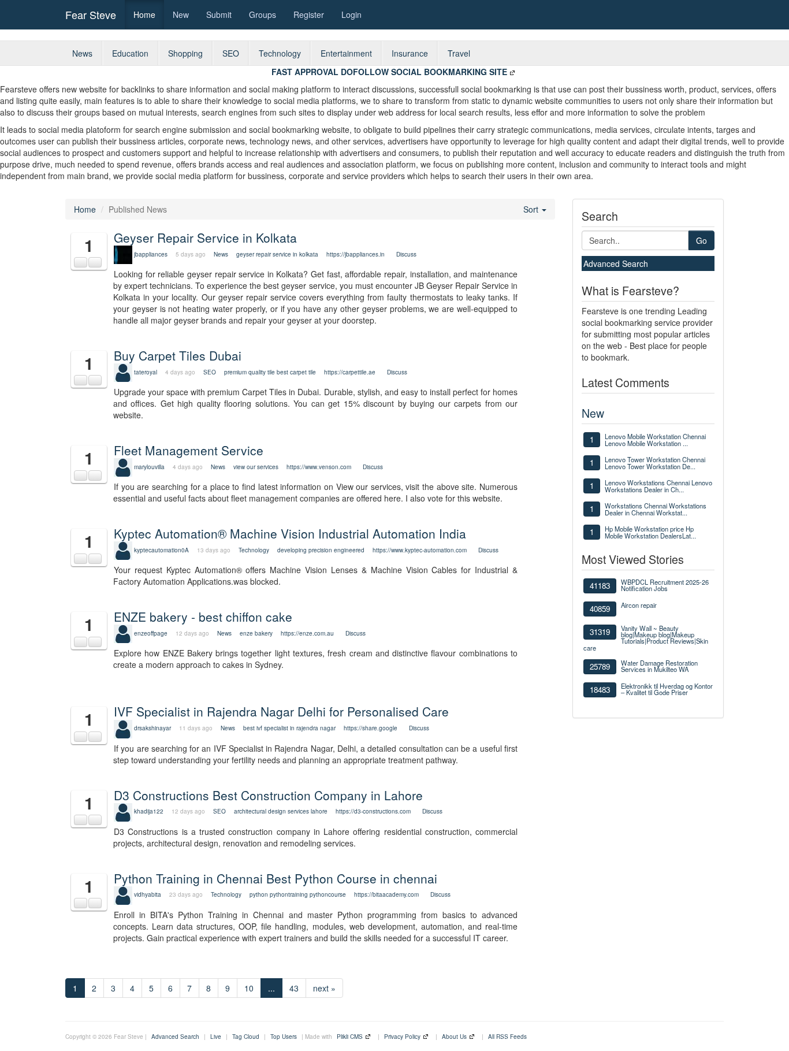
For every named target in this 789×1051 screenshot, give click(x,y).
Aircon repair (639, 605)
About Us (454, 1037)
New (181, 14)
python (259, 894)
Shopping (185, 53)
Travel (459, 53)
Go (701, 240)
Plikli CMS (350, 1037)
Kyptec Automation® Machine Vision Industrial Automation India (290, 533)
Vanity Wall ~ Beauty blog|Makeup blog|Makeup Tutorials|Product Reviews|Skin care (645, 637)
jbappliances (151, 254)
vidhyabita (147, 894)
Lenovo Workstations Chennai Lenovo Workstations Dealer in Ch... (658, 486)
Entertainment (346, 53)
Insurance (410, 53)
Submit (219, 14)
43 (294, 988)
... (271, 988)
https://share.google (370, 728)
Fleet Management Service (188, 450)
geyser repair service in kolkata (278, 254)
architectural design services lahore (280, 811)
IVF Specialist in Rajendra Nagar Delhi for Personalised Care (281, 711)
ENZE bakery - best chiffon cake (203, 616)
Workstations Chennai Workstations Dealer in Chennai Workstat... (655, 509)
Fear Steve (90, 14)
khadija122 (148, 811)
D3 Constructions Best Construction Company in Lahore (268, 795)
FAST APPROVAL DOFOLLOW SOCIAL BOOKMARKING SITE (389, 71)
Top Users (283, 1037)
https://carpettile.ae (349, 372)
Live (215, 1037)
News (82, 53)
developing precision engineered (320, 550)
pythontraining (289, 894)
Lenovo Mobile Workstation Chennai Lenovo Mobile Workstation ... (655, 440)
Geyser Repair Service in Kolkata (205, 237)
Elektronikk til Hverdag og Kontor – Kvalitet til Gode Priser (667, 689)
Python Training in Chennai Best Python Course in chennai (275, 878)
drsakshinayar (152, 728)
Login (351, 14)
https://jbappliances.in (355, 254)
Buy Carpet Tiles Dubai (177, 355)
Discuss (406, 254)
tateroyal (145, 372)
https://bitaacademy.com (386, 894)
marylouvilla (149, 467)
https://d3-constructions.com (373, 811)
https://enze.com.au (307, 633)
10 (249, 988)
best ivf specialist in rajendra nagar (289, 728)
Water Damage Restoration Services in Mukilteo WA (659, 666)
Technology (280, 53)
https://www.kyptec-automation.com (420, 550)
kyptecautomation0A (161, 550)
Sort (532, 209)
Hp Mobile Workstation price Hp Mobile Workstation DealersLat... (650, 532)
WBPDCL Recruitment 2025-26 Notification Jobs (665, 585)
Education (130, 53)
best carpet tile (296, 372)
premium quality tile (249, 372)
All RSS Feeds (507, 1037)
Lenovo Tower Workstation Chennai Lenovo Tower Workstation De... (655, 463)
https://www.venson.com (318, 467)
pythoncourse (328, 894)
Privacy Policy (402, 1037)
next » (324, 988)
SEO (230, 53)
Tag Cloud (245, 1037)
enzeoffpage (151, 633)
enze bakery (256, 633)
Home (144, 14)
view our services (255, 467)
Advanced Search (615, 263)
